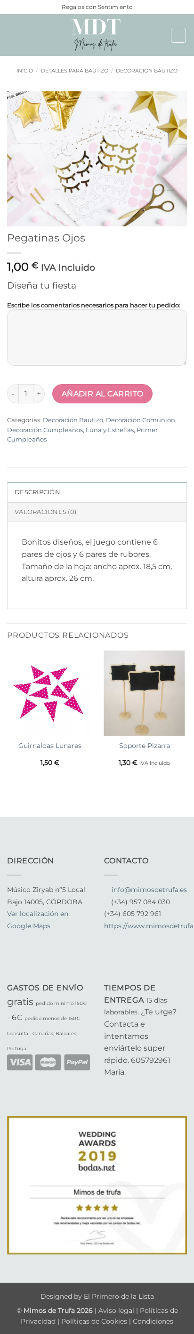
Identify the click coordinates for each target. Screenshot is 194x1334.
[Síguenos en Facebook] (12, 938)
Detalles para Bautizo (74, 70)
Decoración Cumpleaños (45, 430)
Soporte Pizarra (144, 745)
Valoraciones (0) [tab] (45, 511)
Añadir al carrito (103, 393)
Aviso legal (117, 1310)
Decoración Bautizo (147, 70)
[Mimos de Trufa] (97, 35)
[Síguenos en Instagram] (24, 938)
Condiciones (153, 1321)
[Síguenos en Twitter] (36, 938)
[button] (12, 35)
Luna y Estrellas (110, 430)
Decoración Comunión (140, 420)
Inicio (24, 70)
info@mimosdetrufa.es (149, 889)
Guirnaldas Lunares (49, 745)
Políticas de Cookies (94, 1321)
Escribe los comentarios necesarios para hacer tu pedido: (93, 305)
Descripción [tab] (37, 492)
